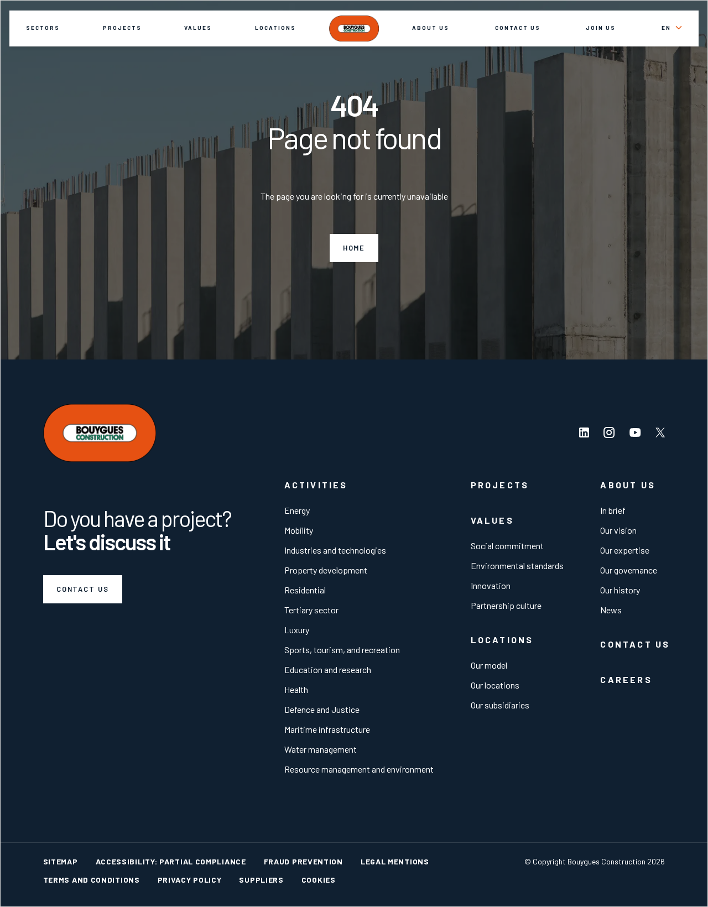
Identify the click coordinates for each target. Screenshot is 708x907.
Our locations (495, 685)
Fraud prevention (303, 861)
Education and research (327, 669)
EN (666, 27)
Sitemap (60, 861)
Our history (620, 590)
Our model (489, 665)
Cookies (318, 879)
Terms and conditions (91, 879)
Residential (305, 590)
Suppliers (261, 879)
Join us (601, 27)
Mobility (298, 530)
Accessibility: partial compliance (171, 861)
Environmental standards (517, 565)
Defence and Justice (322, 709)
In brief (613, 510)
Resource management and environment (359, 769)
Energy (297, 510)
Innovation (491, 585)
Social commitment (507, 545)
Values (198, 27)
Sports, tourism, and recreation (342, 649)
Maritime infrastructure (327, 729)
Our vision (618, 530)
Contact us (517, 27)
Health (296, 689)
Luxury (296, 629)
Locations (275, 27)
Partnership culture (506, 605)
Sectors (43, 27)
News (611, 609)
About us (430, 27)
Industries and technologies (335, 550)
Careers (626, 679)
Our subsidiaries (500, 705)
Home (354, 247)
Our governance (628, 570)
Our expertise (624, 550)
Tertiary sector (311, 609)
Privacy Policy (190, 879)
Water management (320, 749)
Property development (325, 570)
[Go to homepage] (354, 28)
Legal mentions (395, 861)
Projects (122, 27)
